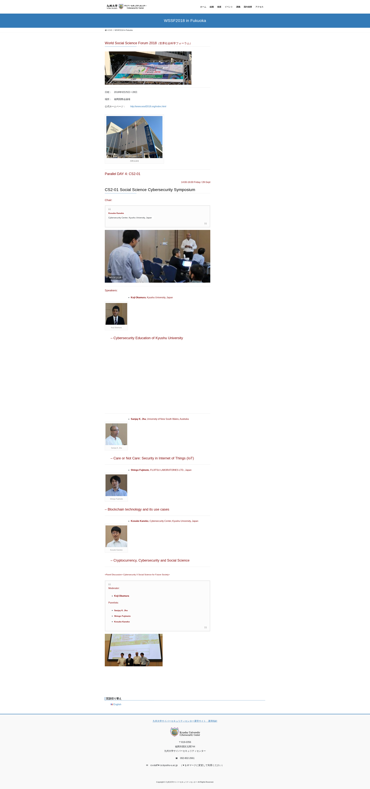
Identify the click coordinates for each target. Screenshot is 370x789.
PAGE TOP (359, 762)
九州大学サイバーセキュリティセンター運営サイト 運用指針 (185, 721)
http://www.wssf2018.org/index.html (148, 106)
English (117, 704)
